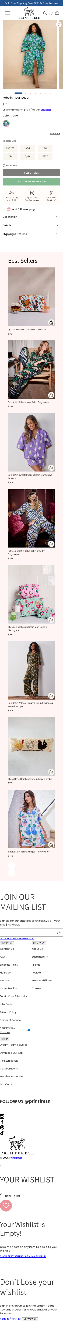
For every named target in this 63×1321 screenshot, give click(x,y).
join (59, 932)
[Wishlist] (50, 13)
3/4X (27, 156)
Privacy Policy (8, 1012)
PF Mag (36, 964)
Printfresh (15, 1158)
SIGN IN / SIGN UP (35, 1256)
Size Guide (55, 133)
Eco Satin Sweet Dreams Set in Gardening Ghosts (30, 476)
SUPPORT (6, 943)
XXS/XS (10, 148)
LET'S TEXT (6, 938)
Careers (36, 988)
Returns (4, 980)
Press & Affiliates (42, 980)
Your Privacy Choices (7, 1030)
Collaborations (9, 1068)
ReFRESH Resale (9, 1060)
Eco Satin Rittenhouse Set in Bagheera (28, 402)
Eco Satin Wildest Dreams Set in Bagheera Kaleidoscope (30, 704)
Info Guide (6, 1004)
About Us (37, 949)
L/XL (45, 148)
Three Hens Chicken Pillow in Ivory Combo (30, 779)
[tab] (18, 93)
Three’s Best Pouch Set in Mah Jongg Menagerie (27, 628)
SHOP (4, 1039)
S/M (27, 148)
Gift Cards (6, 1084)
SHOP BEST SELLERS (12, 1256)
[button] (7, 13)
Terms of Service (10, 1020)
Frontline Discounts (11, 1076)
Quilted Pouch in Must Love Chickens (27, 329)
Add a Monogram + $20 (32, 181)
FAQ (2, 956)
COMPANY (39, 943)
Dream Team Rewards (13, 1045)
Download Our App (11, 1053)
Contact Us (7, 949)
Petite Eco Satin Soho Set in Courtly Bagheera (26, 552)
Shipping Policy (9, 964)
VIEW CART (30, 1319)
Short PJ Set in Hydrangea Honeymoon (28, 851)
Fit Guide (5, 972)
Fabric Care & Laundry (13, 996)
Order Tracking (9, 988)
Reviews (36, 972)
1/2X (10, 156)
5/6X (45, 156)
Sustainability (40, 956)
